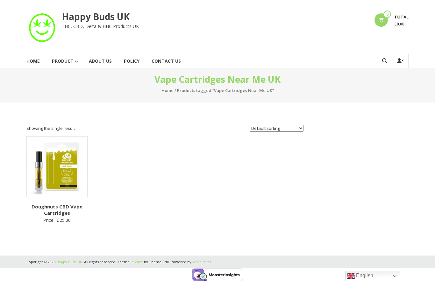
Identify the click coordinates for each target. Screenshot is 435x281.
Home (33, 61)
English (364, 275)
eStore (137, 261)
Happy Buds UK (96, 17)
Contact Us (166, 61)
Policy (131, 61)
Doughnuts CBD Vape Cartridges (57, 209)
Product (63, 61)
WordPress (201, 261)
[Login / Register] (400, 61)
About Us (100, 61)
